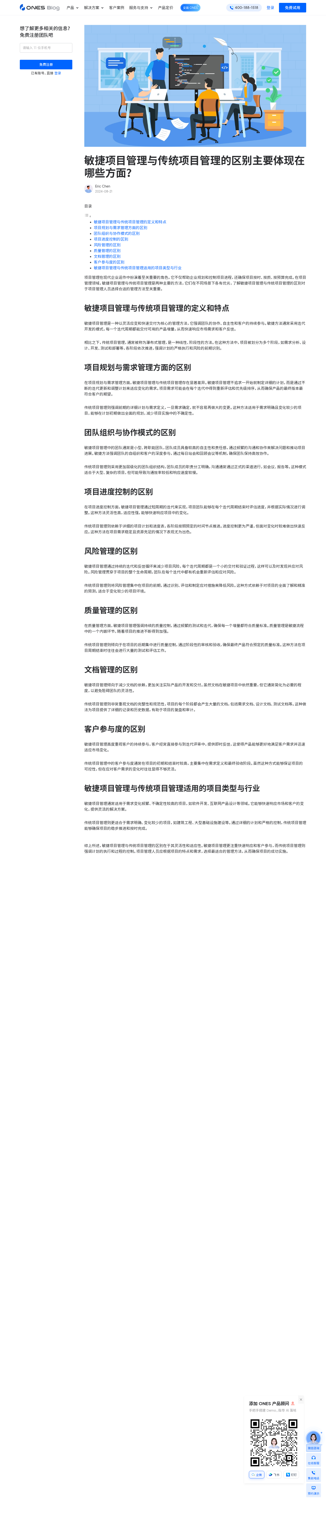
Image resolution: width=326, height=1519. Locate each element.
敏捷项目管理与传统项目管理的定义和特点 (130, 222)
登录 (270, 8)
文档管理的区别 (107, 256)
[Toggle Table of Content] (87, 216)
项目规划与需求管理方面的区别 (120, 228)
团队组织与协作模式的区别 (117, 233)
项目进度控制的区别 (111, 239)
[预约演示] (313, 1486)
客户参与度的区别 (109, 262)
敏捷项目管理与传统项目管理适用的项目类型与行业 (138, 268)
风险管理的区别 (107, 245)
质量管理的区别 (107, 251)
